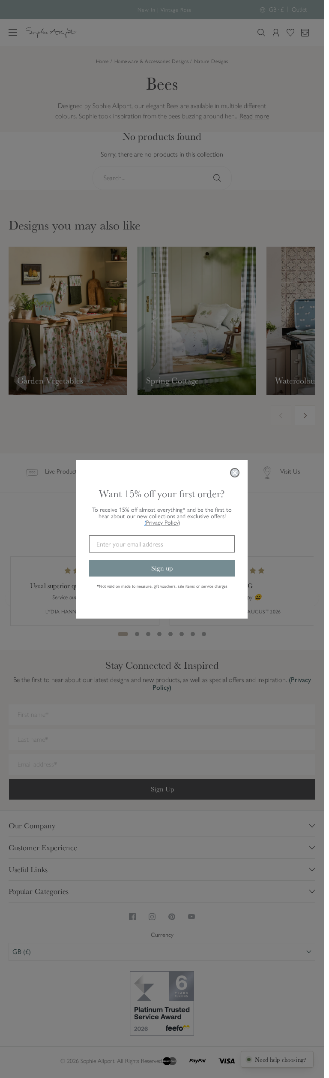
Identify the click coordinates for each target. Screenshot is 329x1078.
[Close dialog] (234, 472)
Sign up (162, 568)
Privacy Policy (163, 522)
